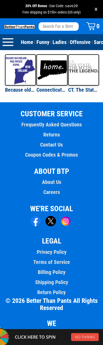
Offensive (80, 42)
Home (27, 42)
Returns (51, 134)
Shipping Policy (51, 282)
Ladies (60, 42)
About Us (51, 182)
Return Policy (51, 292)
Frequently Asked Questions (51, 124)
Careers (51, 192)
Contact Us (51, 144)
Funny (42, 42)
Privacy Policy (52, 252)
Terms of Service (51, 262)
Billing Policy (51, 272)
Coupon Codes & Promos (51, 155)
